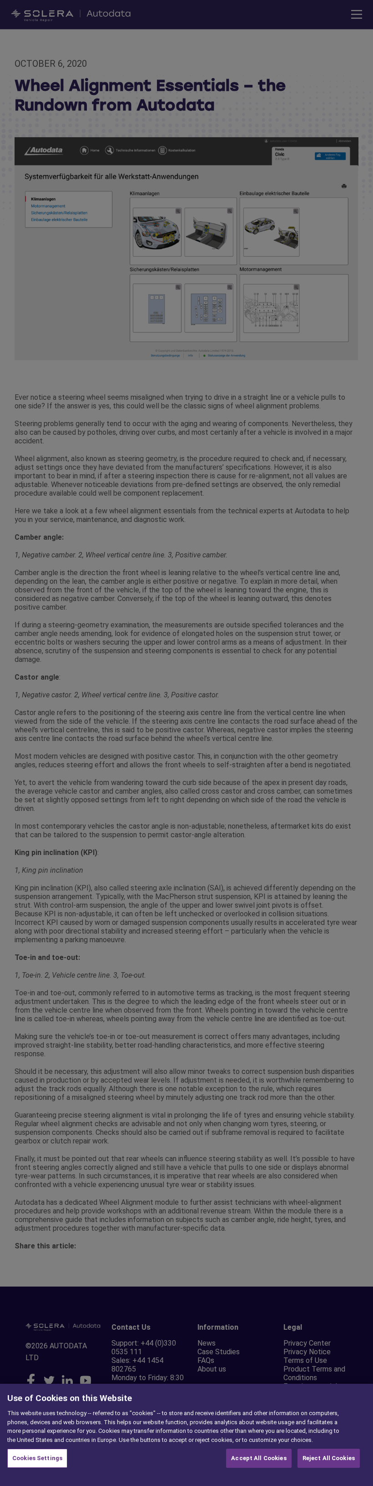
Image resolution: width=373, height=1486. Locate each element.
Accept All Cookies (258, 1458)
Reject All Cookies (328, 1458)
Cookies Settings (37, 1458)
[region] (186, 1435)
